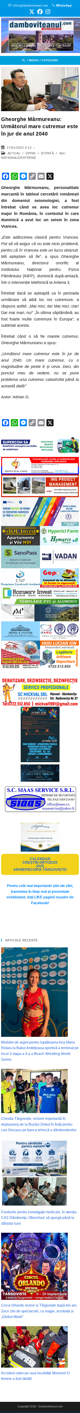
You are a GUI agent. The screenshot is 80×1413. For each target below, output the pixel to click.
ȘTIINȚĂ (47, 153)
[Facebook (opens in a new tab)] (40, 11)
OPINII (31, 153)
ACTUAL (14, 153)
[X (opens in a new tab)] (32, 11)
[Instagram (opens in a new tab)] (47, 11)
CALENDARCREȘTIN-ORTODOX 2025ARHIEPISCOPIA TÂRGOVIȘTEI (40, 864)
